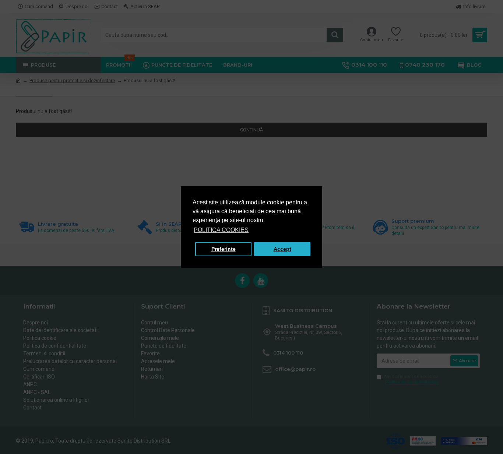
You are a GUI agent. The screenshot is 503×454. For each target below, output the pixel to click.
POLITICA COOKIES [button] (221, 230)
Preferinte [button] (223, 249)
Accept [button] (282, 249)
